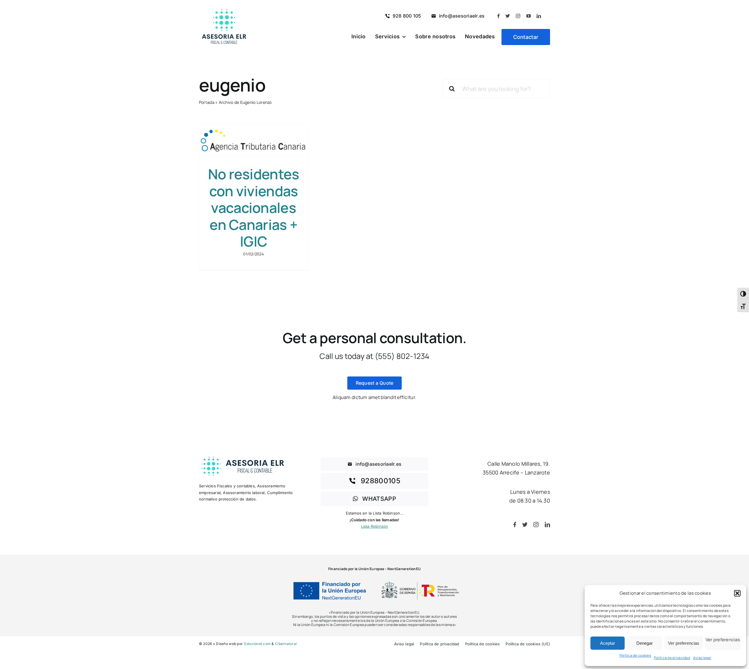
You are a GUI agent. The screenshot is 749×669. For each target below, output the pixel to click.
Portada (206, 102)
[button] (737, 593)
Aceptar (607, 643)
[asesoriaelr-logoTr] (243, 456)
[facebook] (498, 16)
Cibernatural (286, 644)
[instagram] (518, 16)
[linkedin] (539, 16)
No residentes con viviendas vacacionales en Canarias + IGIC (253, 207)
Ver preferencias (683, 643)
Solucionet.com (257, 644)
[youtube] (528, 16)
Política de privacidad (672, 657)
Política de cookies (635, 655)
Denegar (644, 643)
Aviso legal (702, 657)
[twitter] (508, 16)
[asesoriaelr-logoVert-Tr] (224, 6)
